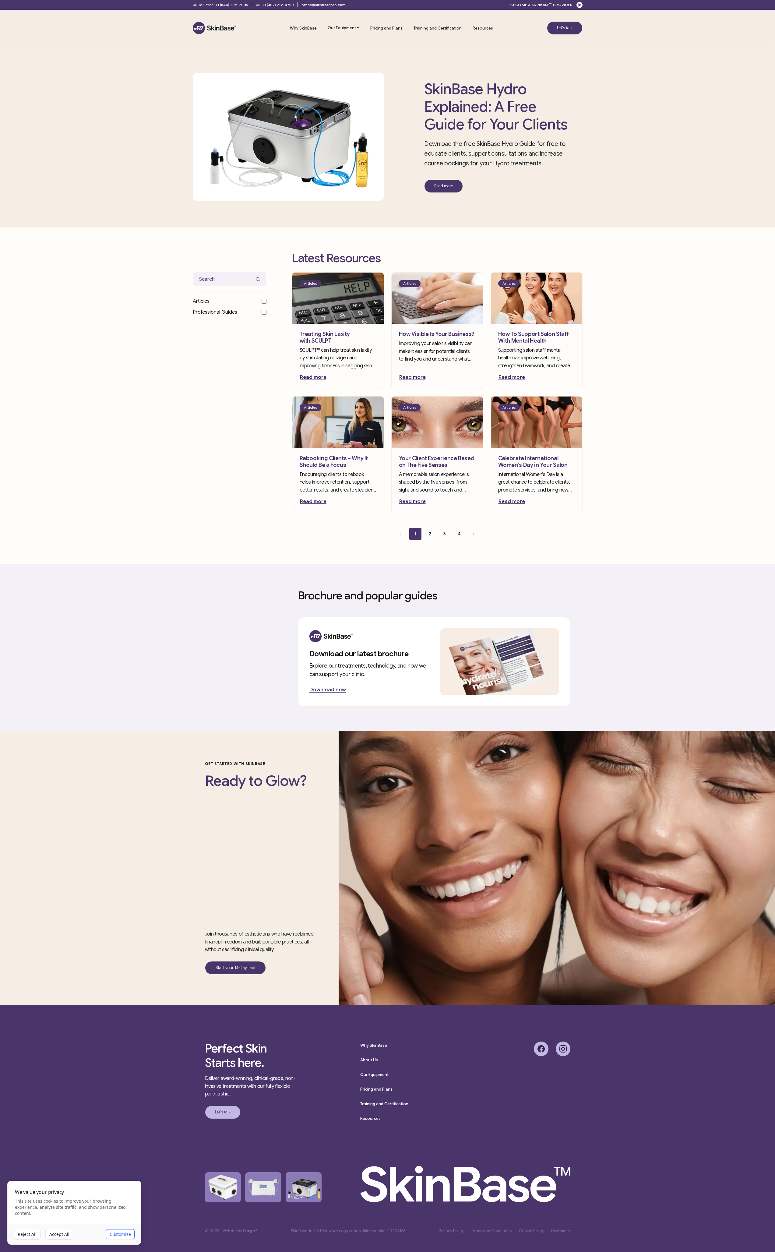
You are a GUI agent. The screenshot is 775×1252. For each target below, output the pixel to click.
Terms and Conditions (491, 1230)
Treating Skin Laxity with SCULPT (325, 337)
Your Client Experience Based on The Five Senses (436, 461)
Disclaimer (560, 1230)
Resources (483, 28)
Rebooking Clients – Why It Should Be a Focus (334, 461)
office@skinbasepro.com (323, 4)
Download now (327, 690)
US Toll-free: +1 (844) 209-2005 (220, 4)
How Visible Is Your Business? (437, 334)
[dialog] (74, 1213)
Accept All (59, 1234)
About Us (369, 1060)
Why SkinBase (303, 28)
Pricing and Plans (386, 28)
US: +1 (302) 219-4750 (275, 4)
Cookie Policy (531, 1230)
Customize (120, 1234)
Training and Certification (438, 28)
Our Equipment (342, 27)
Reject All (27, 1234)
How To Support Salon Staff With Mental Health (533, 337)
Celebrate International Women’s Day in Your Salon (533, 461)
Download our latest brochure (359, 653)
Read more (313, 377)
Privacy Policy (451, 1230)
